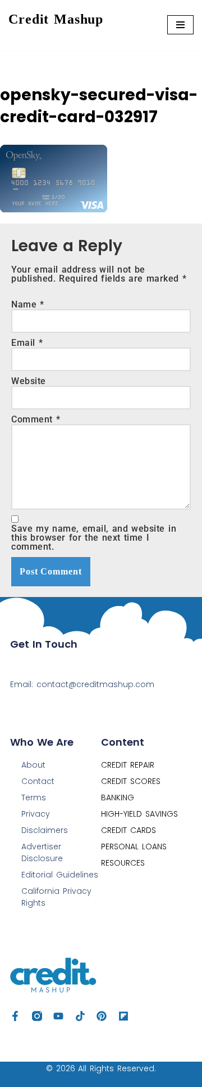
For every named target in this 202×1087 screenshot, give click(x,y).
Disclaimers (44, 830)
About (33, 764)
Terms (33, 797)
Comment (35, 419)
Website (28, 381)
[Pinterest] (102, 1016)
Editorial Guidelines (59, 874)
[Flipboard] (123, 1016)
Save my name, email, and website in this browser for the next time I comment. (93, 537)
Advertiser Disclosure (42, 852)
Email (27, 343)
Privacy (35, 813)
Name (27, 304)
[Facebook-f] (15, 1016)
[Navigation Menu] (180, 24)
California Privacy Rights (56, 896)
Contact (37, 781)
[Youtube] (58, 1016)
